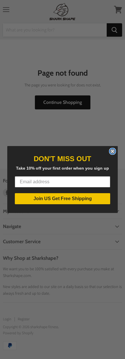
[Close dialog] (112, 151)
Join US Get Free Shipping (62, 198)
